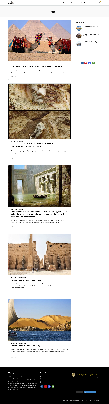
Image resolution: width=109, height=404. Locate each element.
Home (56, 2)
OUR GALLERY (78, 2)
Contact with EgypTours (68, 2)
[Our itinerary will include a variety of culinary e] (74, 384)
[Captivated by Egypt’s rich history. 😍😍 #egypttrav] (86, 388)
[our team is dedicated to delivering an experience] (98, 388)
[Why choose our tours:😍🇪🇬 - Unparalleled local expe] (98, 380)
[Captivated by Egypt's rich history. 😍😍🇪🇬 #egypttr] (80, 388)
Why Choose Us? (93, 2)
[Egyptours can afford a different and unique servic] (92, 384)
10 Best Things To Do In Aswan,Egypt (27, 346)
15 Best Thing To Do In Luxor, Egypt (26, 280)
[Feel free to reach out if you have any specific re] (92, 388)
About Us (86, 2)
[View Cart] (99, 3)
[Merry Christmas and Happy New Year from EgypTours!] (92, 380)
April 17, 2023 (14, 209)
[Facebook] (82, 63)
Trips (61, 2)
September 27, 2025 (15, 64)
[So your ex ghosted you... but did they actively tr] (86, 380)
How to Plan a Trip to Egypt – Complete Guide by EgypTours (36, 66)
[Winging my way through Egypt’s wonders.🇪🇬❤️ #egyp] (74, 388)
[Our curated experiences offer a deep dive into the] (80, 384)
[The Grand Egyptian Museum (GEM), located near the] (86, 384)
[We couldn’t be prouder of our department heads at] (80, 380)
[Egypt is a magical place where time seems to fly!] (98, 384)
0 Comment (23, 64)
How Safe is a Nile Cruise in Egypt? (90, 42)
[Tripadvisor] (93, 63)
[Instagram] (89, 63)
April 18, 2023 (14, 141)
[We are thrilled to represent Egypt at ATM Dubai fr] (74, 380)
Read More (13, 76)
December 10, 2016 (15, 277)
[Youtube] (85, 63)
